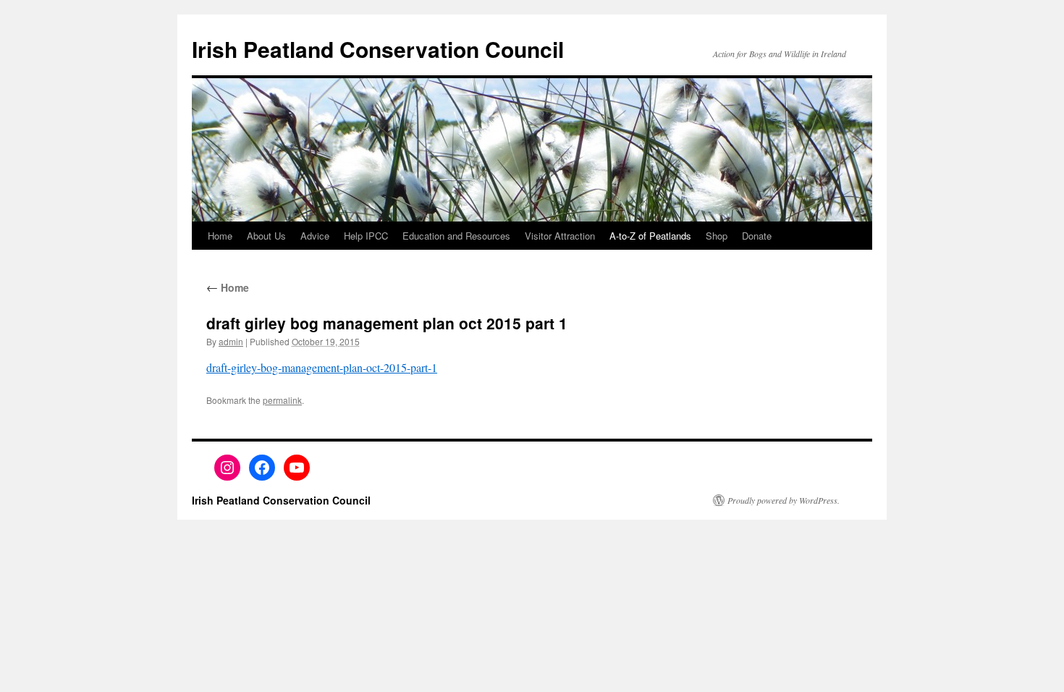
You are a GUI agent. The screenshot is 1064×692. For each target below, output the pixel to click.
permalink (282, 400)
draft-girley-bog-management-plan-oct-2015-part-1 (321, 367)
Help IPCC (366, 235)
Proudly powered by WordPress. (783, 500)
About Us (266, 235)
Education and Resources (456, 235)
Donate (757, 235)
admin (231, 341)
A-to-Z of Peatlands (650, 235)
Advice (314, 235)
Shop (716, 235)
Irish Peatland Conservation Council (378, 48)
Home (220, 235)
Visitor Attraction (560, 235)
